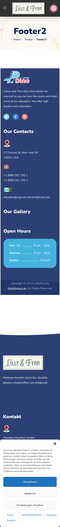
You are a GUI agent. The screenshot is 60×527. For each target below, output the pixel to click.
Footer (29, 39)
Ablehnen (30, 493)
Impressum (52, 514)
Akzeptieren (30, 482)
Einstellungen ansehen (30, 505)
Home (17, 39)
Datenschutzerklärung (32, 514)
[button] (55, 443)
